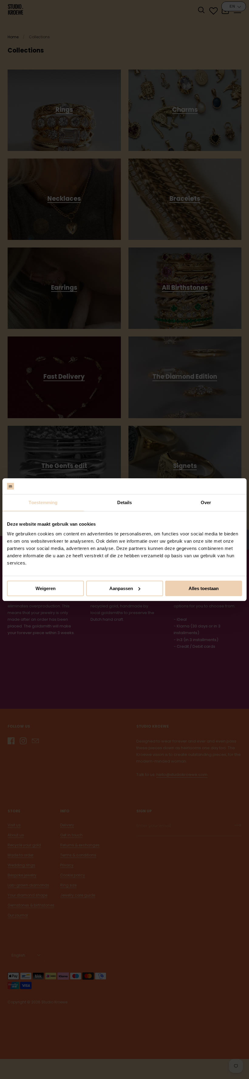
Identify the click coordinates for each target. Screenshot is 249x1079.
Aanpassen (121, 588)
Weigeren (46, 588)
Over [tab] (206, 502)
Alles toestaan (204, 588)
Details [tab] (124, 502)
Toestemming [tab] (43, 502)
